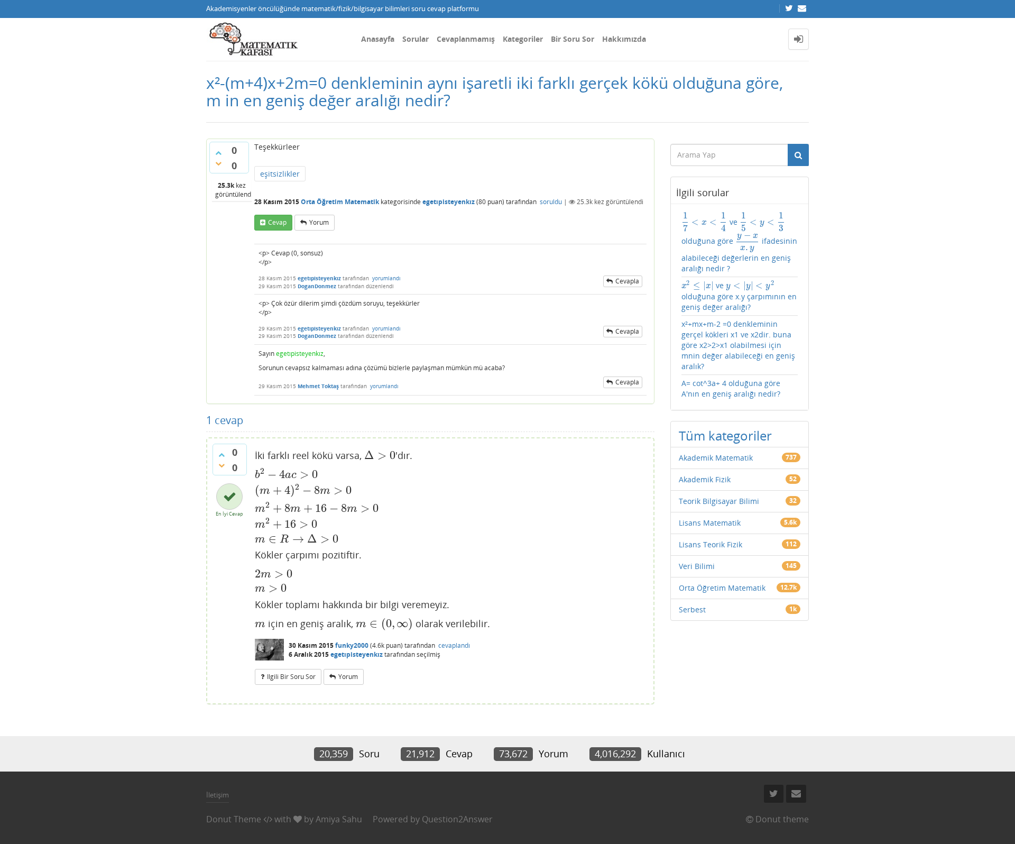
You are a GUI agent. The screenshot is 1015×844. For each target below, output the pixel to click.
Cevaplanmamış (466, 39)
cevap (277, 222)
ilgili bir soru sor (291, 676)
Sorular (415, 39)
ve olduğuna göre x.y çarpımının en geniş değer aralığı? (739, 296)
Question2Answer (457, 819)
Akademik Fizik (705, 479)
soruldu (551, 201)
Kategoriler (523, 39)
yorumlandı (386, 278)
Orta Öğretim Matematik (340, 201)
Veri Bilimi (697, 566)
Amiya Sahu (339, 819)
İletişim (217, 795)
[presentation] (379, 455)
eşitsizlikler (280, 174)
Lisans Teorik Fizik (710, 544)
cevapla (627, 281)
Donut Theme (233, 819)
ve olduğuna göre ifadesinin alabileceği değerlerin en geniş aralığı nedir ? (739, 242)
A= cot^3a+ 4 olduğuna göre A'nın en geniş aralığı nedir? (730, 388)
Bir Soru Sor (572, 39)
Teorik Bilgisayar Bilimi (719, 501)
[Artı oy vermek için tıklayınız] (218, 152)
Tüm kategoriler (725, 435)
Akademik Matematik (716, 458)
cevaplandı (454, 645)
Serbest (692, 609)
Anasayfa (377, 39)
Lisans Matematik (710, 523)
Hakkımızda (624, 39)
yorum (319, 222)
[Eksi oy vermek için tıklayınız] (218, 163)
